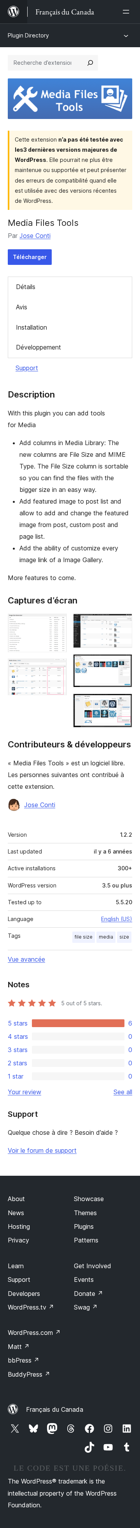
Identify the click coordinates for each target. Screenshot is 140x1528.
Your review (24, 1092)
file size (84, 937)
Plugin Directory (28, 35)
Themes (85, 1213)
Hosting (19, 1226)
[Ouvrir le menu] (127, 11)
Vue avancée (26, 959)
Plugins (84, 1226)
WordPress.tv (31, 1307)
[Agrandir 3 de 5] (122, 624)
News (16, 1213)
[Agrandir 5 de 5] (122, 704)
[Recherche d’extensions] (90, 63)
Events (84, 1279)
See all (123, 1092)
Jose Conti (35, 236)
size (124, 937)
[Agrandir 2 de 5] (56, 669)
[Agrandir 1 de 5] (56, 624)
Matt (19, 1347)
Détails (25, 287)
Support (27, 368)
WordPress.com (34, 1332)
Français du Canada (54, 1409)
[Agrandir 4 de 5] (122, 665)
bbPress (23, 1360)
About (16, 1199)
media (106, 937)
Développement (38, 347)
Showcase (89, 1199)
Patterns (86, 1240)
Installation (31, 327)
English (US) (116, 919)
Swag (86, 1307)
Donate (88, 1293)
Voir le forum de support (42, 1150)
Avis (21, 307)
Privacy (18, 1240)
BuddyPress (29, 1374)
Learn (16, 1266)
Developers (24, 1293)
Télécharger (30, 257)
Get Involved (92, 1266)
